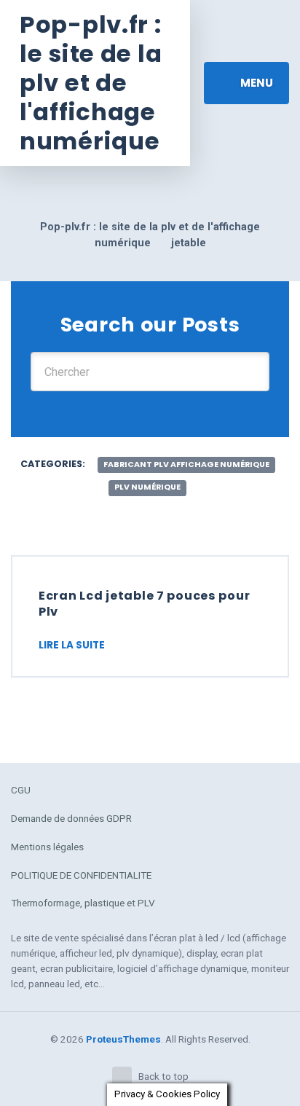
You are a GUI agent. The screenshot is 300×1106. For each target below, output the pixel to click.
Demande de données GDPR (71, 818)
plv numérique (147, 487)
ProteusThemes (123, 1039)
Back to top (163, 1076)
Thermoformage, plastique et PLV (83, 903)
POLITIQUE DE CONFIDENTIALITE (81, 875)
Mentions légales (47, 846)
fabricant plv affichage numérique (186, 464)
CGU (21, 790)
